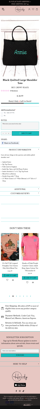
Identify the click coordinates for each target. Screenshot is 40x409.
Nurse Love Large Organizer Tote (30, 264)
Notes (4, 120)
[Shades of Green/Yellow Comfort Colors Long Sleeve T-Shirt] (10, 234)
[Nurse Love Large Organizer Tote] (30, 234)
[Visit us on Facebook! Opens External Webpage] (16, 391)
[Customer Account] (29, 9)
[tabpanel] (10, 262)
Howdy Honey (20, 9)
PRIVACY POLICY (14, 404)
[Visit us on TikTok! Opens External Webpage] (23, 391)
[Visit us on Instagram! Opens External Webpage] (20, 391)
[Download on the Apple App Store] (20, 385)
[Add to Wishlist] (7, 280)
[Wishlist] (33, 9)
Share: (4, 139)
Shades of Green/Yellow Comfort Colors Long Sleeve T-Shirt (10, 265)
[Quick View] (13, 280)
